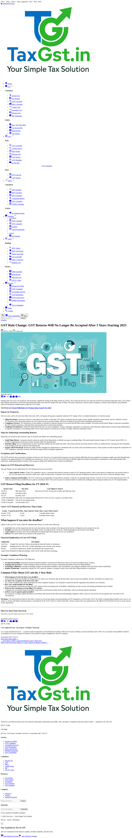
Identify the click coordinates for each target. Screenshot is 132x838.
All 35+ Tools (15, 280)
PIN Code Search (16, 251)
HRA (7, 764)
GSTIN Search (15, 148)
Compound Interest (16, 198)
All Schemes (14, 236)
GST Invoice (14, 157)
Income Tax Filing (16, 286)
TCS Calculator (30, 166)
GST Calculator (15, 146)
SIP (6, 768)
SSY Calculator (15, 224)
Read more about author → (10, 639)
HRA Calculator (16, 104)
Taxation (3, 320)
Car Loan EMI (15, 257)
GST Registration (16, 295)
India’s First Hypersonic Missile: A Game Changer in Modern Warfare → (24, 642)
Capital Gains (9, 766)
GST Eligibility (15, 160)
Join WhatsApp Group (10, 836)
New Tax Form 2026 (17, 125)
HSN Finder (14, 151)
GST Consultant (16, 289)
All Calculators (10, 785)
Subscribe (24, 809)
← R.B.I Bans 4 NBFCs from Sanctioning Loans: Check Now (21, 641)
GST (6, 762)
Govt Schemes (9, 783)
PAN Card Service (16, 298)
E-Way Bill (14, 163)
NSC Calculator (15, 201)
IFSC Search (14, 248)
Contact (7, 795)
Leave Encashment (16, 229)
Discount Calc (15, 277)
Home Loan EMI (16, 254)
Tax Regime (14, 99)
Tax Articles (14, 134)
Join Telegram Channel (28, 836)
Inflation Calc (15, 263)
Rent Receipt (14, 131)
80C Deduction (15, 116)
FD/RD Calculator (16, 204)
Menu (24, 315)
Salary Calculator (16, 260)
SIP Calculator (15, 190)
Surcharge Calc (15, 110)
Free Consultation (16, 305)
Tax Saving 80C (16, 128)
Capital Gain (14, 107)
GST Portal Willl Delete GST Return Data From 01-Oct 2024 (30, 408)
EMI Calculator (15, 272)
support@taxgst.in (9, 3)
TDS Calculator (15, 101)
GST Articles (15, 178)
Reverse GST (15, 154)
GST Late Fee (15, 175)
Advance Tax (15, 113)
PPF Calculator (15, 193)
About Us (8, 793)
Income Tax (14, 96)
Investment (8, 782)
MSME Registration (17, 300)
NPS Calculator (15, 221)
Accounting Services (17, 292)
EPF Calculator (15, 196)
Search (23, 318)
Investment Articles (16, 213)
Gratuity (13, 227)
